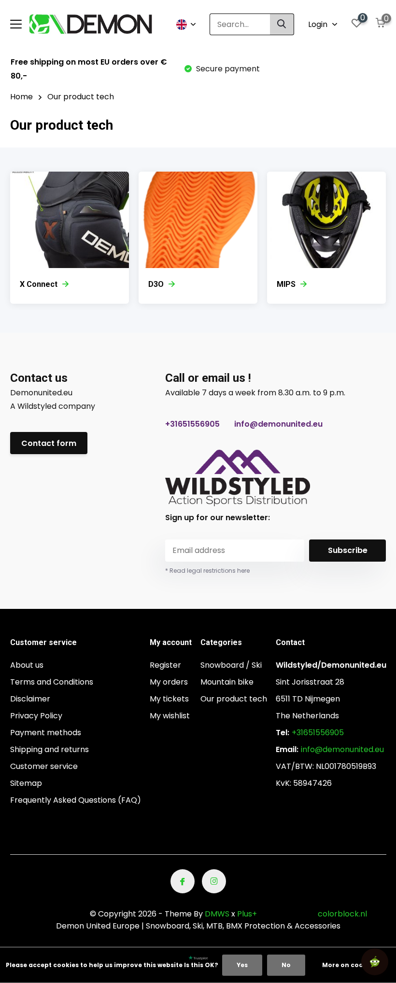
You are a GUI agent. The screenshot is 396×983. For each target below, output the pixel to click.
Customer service (44, 766)
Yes (242, 965)
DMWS (217, 913)
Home (21, 96)
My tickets (169, 698)
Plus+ (247, 913)
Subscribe (348, 550)
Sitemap (26, 783)
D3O (156, 284)
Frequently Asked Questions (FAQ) (75, 800)
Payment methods (45, 732)
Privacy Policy (36, 715)
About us (26, 665)
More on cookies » (351, 965)
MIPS (286, 284)
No (286, 965)
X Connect (38, 284)
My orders (169, 681)
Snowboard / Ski (231, 665)
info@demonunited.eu (278, 424)
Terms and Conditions (51, 681)
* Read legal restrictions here (207, 570)
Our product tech (233, 698)
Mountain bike (227, 681)
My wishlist (170, 715)
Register (165, 665)
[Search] (282, 24)
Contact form (48, 443)
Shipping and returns (49, 749)
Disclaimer (30, 698)
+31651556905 (192, 424)
